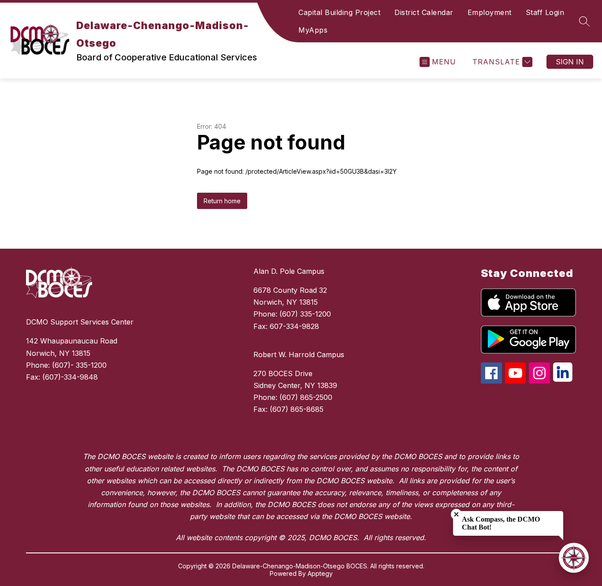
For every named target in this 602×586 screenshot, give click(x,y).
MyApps (312, 30)
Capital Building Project (339, 12)
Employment (490, 12)
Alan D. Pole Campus (288, 271)
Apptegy (320, 573)
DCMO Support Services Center (80, 321)
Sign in (570, 61)
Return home (222, 201)
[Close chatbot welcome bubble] (456, 514)
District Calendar (423, 12)
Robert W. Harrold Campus (298, 354)
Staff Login (545, 12)
